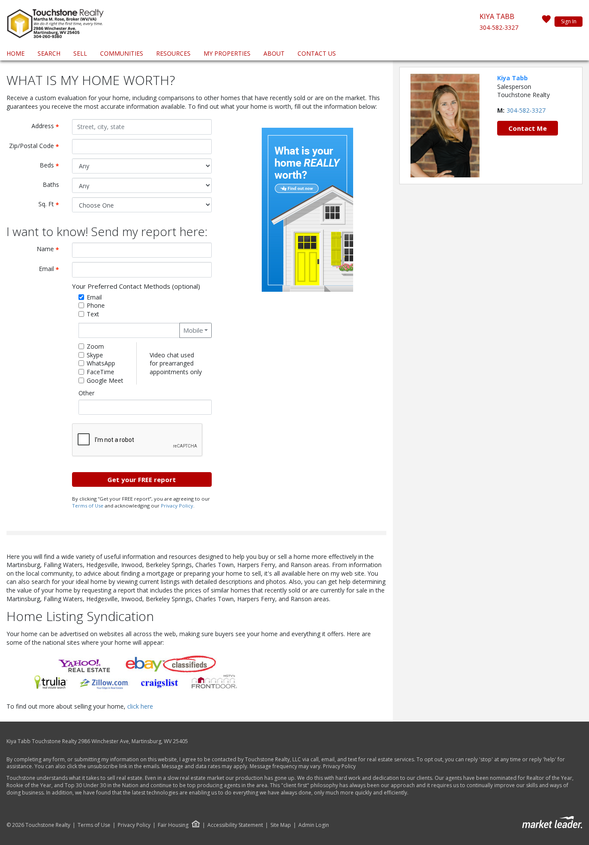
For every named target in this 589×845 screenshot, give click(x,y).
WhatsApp (101, 363)
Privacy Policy (177, 505)
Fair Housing (173, 825)
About (274, 53)
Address (48, 126)
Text (93, 314)
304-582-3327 (498, 27)
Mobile (193, 330)
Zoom (95, 346)
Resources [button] (173, 53)
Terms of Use (87, 505)
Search (49, 53)
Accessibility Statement (235, 825)
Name (51, 249)
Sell (80, 53)
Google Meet (105, 380)
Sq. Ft (52, 204)
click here (140, 706)
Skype (95, 355)
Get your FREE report (141, 479)
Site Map (280, 825)
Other (86, 393)
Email (52, 269)
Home (15, 53)
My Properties (227, 53)
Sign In (568, 21)
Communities (121, 53)
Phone (96, 305)
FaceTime (100, 372)
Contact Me (527, 128)
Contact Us (317, 53)
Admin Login (313, 825)
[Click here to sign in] (546, 21)
